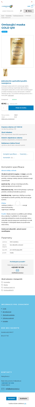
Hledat (21, 11)
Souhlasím (23, 398)
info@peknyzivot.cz (17, 273)
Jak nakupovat (7, 312)
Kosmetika (8, 15)
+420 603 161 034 (8, 1)
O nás (4, 309)
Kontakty (5, 321)
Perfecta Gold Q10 (18, 15)
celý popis (11, 95)
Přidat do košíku (21, 108)
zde (25, 403)
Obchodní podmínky (9, 315)
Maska (6, 285)
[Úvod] (7, 6)
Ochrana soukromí (8, 318)
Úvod (2, 15)
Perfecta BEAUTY (9, 290)
